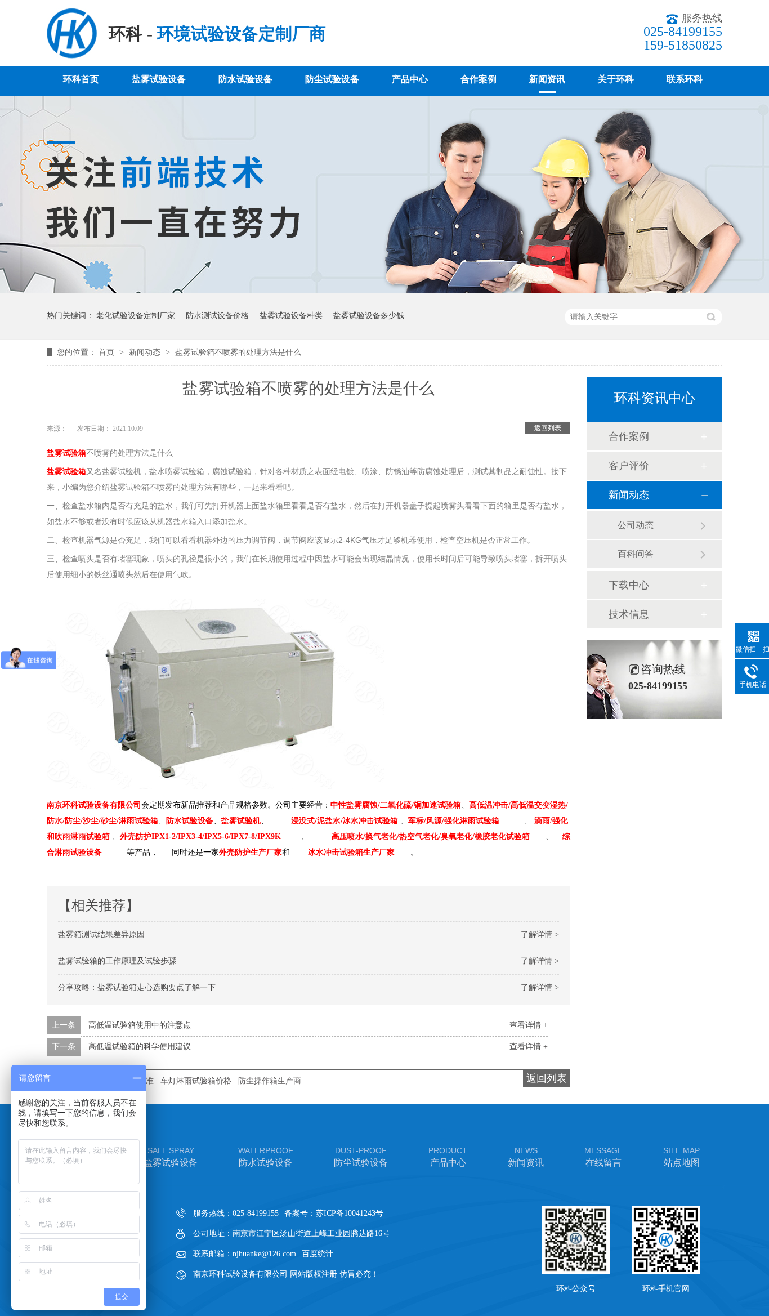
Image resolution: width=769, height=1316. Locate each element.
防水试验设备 (245, 79)
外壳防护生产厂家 (250, 852)
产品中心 (410, 79)
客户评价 (629, 465)
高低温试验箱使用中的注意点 (139, 1025)
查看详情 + (528, 1025)
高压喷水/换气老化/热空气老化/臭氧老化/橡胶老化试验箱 (431, 836)
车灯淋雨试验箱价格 (195, 1081)
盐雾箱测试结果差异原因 (101, 934)
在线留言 (603, 1156)
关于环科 (616, 79)
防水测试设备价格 (217, 315)
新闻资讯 (547, 79)
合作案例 (478, 79)
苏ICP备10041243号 (349, 1213)
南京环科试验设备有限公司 (94, 805)
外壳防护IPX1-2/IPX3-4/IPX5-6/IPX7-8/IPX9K (200, 836)
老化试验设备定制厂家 (135, 315)
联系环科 (685, 79)
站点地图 (681, 1156)
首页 (108, 352)
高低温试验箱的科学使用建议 (139, 1046)
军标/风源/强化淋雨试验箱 (453, 821)
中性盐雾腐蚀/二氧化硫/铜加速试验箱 (395, 805)
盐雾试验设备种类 (291, 315)
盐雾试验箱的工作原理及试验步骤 (117, 961)
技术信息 (629, 614)
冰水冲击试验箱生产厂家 (351, 852)
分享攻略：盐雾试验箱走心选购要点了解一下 (137, 987)
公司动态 (636, 525)
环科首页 (81, 79)
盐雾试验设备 (159, 79)
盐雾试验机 (241, 821)
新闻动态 (146, 352)
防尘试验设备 (332, 79)
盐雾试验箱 (66, 452)
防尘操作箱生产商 (269, 1081)
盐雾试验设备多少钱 (368, 315)
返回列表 (547, 428)
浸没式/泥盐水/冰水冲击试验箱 (344, 821)
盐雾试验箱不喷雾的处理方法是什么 (238, 352)
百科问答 (636, 554)
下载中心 (629, 585)
